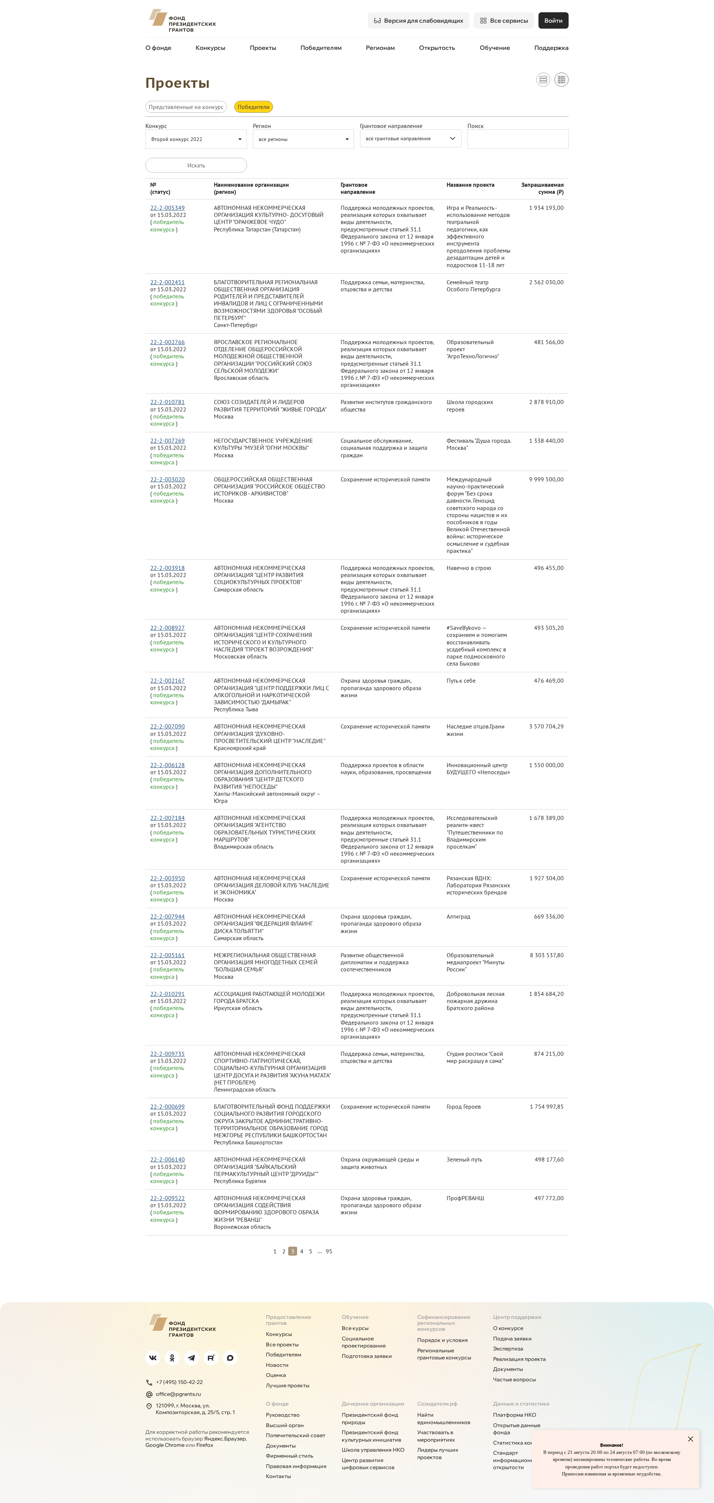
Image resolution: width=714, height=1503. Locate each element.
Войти (553, 20)
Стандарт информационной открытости (517, 1460)
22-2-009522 (167, 1198)
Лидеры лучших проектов (437, 1453)
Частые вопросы (514, 1379)
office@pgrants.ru (178, 1394)
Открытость (437, 47)
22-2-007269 (167, 440)
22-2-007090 (167, 726)
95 (329, 1251)
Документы (508, 1369)
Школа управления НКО (373, 1449)
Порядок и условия (442, 1340)
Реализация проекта (519, 1359)
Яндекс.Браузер (225, 1438)
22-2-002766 (167, 342)
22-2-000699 (167, 1106)
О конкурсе (508, 1328)
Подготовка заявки (367, 1356)
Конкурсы (210, 47)
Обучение (495, 47)
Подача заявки (512, 1338)
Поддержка (551, 47)
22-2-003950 (167, 878)
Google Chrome (164, 1445)
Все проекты (282, 1344)
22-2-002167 (167, 680)
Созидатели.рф (437, 1404)
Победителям (321, 47)
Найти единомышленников (443, 1418)
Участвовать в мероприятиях (436, 1436)
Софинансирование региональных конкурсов (443, 1323)
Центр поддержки (517, 1317)
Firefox (204, 1445)
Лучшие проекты (287, 1385)
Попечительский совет (295, 1435)
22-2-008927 (167, 627)
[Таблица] (561, 80)
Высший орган (285, 1425)
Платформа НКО (514, 1414)
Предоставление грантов (288, 1320)
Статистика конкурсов (522, 1442)
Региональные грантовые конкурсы (444, 1354)
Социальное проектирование (364, 1342)
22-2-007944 (167, 916)
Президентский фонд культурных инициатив (371, 1436)
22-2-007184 (167, 817)
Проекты (263, 47)
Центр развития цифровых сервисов (368, 1464)
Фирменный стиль (289, 1455)
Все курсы (355, 1328)
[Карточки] (543, 80)
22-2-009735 (167, 1053)
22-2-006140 (167, 1159)
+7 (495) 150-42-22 (179, 1382)
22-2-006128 (167, 765)
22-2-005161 (167, 955)
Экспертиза (508, 1348)
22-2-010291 (167, 993)
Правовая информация (296, 1466)
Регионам (380, 47)
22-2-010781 (167, 402)
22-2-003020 (167, 479)
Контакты (278, 1476)
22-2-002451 (167, 282)
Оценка (276, 1375)
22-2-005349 (167, 207)
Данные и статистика (521, 1404)
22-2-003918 (167, 567)
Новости (277, 1365)
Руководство (283, 1414)
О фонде (158, 47)
